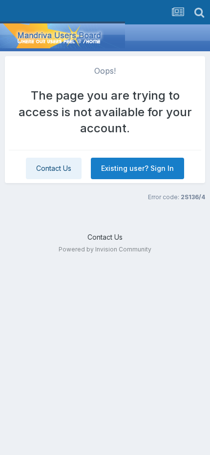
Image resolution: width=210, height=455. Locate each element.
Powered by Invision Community (105, 249)
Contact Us (53, 168)
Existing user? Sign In (137, 168)
